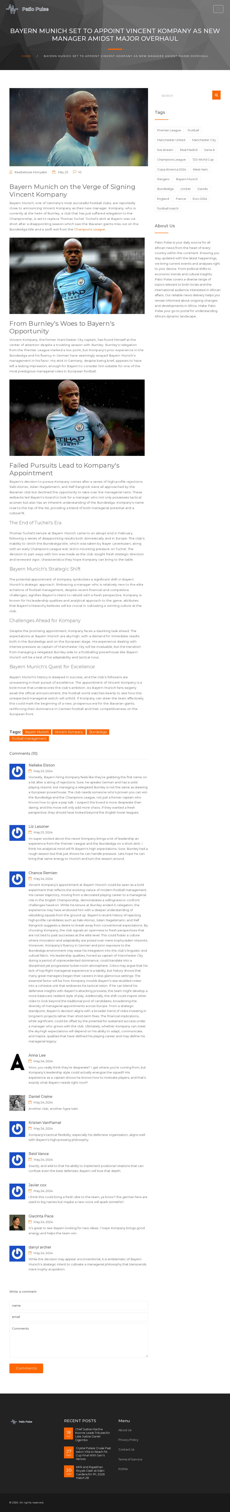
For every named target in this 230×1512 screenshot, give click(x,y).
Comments (26, 1368)
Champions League (89, 229)
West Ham (200, 169)
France (181, 198)
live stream (165, 150)
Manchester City (204, 140)
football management (29, 739)
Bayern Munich (37, 732)
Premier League (169, 130)
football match (168, 208)
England (163, 198)
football (193, 130)
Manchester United (171, 140)
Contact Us (126, 1449)
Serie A (209, 150)
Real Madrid (188, 150)
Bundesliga (98, 732)
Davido (202, 189)
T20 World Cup (203, 159)
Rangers (163, 179)
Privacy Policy (128, 1440)
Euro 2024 (200, 198)
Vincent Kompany (69, 732)
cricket (185, 189)
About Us (124, 1430)
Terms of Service (130, 1459)
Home (26, 56)
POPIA (123, 1469)
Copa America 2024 (171, 169)
